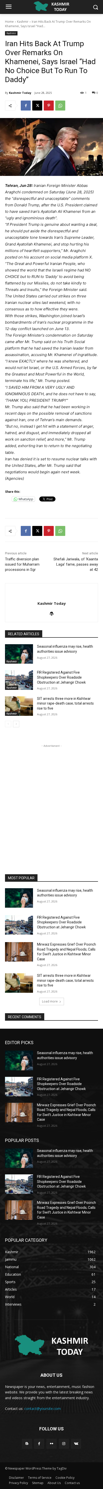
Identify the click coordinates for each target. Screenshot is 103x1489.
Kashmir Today (20, 93)
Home (9, 21)
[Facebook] (26, 106)
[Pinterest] (49, 106)
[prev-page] (8, 724)
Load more (50, 1001)
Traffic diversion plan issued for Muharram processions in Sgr (22, 564)
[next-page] (16, 724)
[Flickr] (51, 1444)
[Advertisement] (51, 799)
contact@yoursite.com (42, 1408)
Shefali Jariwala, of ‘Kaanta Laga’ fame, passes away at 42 (76, 564)
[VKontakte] (76, 1444)
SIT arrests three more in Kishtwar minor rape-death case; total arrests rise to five (65, 703)
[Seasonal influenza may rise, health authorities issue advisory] (19, 654)
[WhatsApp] (60, 106)
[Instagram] (64, 1444)
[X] (37, 106)
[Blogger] (27, 1444)
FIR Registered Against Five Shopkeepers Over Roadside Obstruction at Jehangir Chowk (61, 677)
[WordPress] (52, 612)
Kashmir (22, 21)
